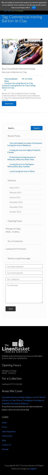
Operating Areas (9, 431)
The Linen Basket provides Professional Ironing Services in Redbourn (24, 144)
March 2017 (14, 188)
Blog (4, 440)
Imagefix (33, 468)
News (6, 81)
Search (36, 128)
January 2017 (15, 197)
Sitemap (5, 449)
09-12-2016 (27, 79)
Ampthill (5, 403)
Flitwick (42, 397)
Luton (35, 397)
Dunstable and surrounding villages (16, 397)
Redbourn (24, 403)
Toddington (28, 400)
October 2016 (15, 212)
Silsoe (19, 400)
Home (4, 422)
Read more (9, 103)
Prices (4, 427)
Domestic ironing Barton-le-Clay (15, 85)
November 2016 (16, 207)
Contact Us (6, 445)
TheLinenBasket (11, 79)
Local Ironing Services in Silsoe (22, 171)
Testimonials (7, 436)
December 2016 (16, 202)
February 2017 (15, 192)
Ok (34, 8)
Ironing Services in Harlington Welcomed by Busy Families (20, 165)
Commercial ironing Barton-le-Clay (18, 83)
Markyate (14, 403)
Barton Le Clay (9, 400)
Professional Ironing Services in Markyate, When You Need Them (21, 158)
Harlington (39, 400)
